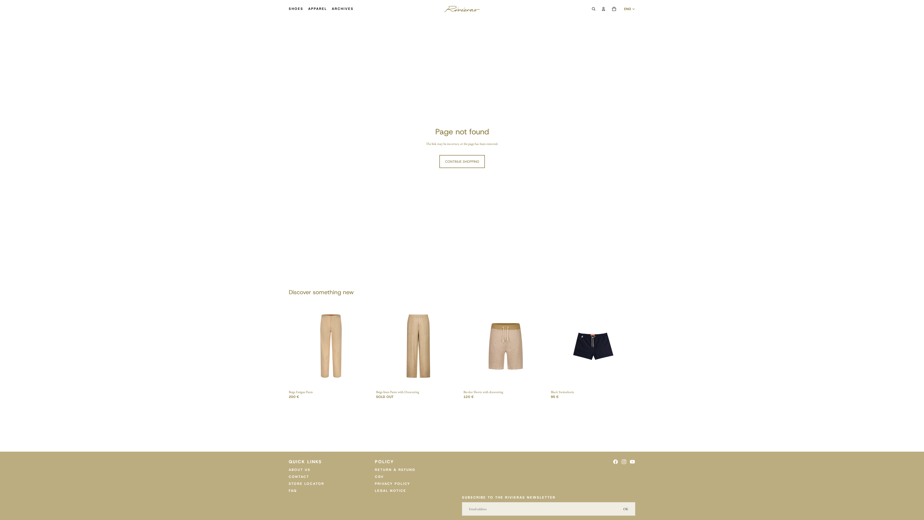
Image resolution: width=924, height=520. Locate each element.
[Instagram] (624, 462)
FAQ (293, 490)
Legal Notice (390, 490)
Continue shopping (462, 161)
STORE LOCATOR (306, 483)
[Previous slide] (296, 346)
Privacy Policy (392, 483)
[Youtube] (632, 462)
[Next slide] (366, 346)
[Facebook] (615, 462)
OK (625, 509)
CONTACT (299, 476)
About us (300, 470)
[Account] (603, 9)
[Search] (593, 9)
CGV (379, 476)
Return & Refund (395, 470)
